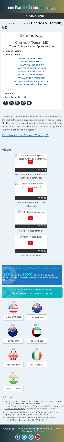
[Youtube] (17, 103)
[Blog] (23, 103)
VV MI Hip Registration (31, 230)
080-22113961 (13, 388)
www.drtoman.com (32, 61)
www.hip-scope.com (32, 64)
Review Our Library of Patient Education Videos (31, 268)
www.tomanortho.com (32, 58)
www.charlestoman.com (32, 74)
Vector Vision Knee (31, 255)
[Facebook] (5, 103)
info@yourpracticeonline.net (32, 293)
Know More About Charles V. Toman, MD (25, 135)
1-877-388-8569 (13, 317)
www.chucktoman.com (31, 77)
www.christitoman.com (31, 71)
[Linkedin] (11, 103)
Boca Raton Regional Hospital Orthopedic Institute (31, 176)
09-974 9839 (13, 341)
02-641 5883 (37, 341)
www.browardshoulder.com (32, 84)
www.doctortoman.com (32, 67)
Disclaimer (26, 431)
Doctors (21, 23)
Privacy (40, 431)
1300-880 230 (36, 317)
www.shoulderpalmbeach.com (31, 81)
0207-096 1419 (13, 365)
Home (7, 23)
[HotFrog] (29, 103)
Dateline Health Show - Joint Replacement (31, 204)
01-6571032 (37, 365)
